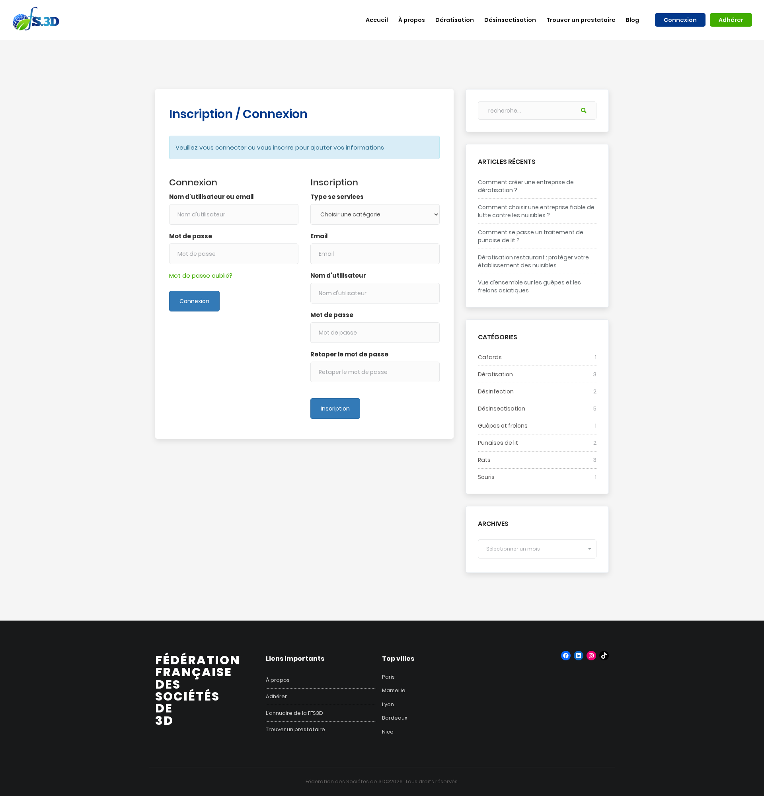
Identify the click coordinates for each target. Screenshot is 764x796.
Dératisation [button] (454, 20)
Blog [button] (632, 20)
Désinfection (496, 391)
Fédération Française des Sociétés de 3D (197, 690)
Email (318, 236)
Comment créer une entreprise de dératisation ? (526, 186)
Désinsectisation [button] (510, 20)
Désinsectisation (501, 409)
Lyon (388, 704)
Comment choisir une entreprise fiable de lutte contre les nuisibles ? (536, 211)
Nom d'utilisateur (338, 275)
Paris (388, 677)
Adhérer (731, 20)
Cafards (490, 357)
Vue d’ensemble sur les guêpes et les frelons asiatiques (529, 286)
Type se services (337, 197)
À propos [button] (411, 20)
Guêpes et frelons (503, 426)
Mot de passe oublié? (200, 275)
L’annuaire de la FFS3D (294, 713)
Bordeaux (394, 718)
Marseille (393, 690)
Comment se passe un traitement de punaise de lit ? (530, 236)
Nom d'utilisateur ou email (211, 197)
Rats (484, 460)
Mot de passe (190, 236)
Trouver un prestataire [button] (581, 20)
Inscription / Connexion (238, 114)
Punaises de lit (498, 443)
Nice (388, 732)
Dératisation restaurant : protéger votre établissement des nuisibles (533, 261)
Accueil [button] (377, 20)
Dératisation (495, 374)
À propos (278, 680)
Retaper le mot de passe (349, 354)
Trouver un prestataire (295, 729)
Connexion (680, 20)
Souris (486, 477)
